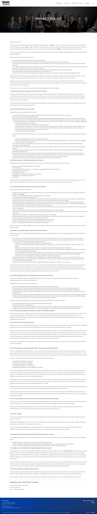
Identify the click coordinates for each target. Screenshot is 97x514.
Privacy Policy (52, 512)
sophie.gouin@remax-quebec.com (12, 507)
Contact (87, 3)
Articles (66, 3)
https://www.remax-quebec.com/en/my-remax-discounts (45, 203)
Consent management (65, 512)
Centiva (93, 512)
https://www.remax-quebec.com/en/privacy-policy (38, 442)
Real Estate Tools (77, 3)
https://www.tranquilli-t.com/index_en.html (53, 202)
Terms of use (58, 512)
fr (93, 3)
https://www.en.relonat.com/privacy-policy (54, 445)
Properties (58, 3)
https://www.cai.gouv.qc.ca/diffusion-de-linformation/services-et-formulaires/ (52, 429)
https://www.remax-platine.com (41, 49)
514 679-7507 (8, 506)
